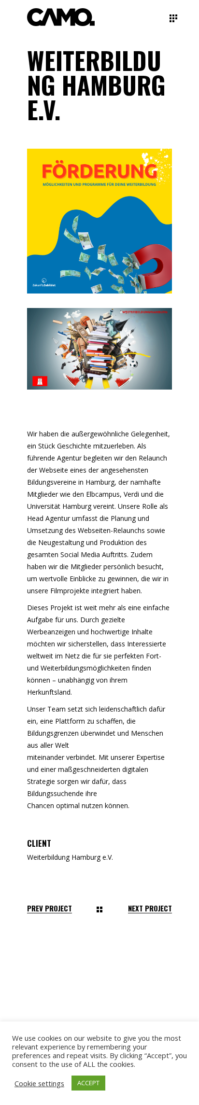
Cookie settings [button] (39, 1083)
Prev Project (49, 908)
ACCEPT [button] (88, 1082)
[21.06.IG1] (99, 221)
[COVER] (99, 349)
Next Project (150, 908)
